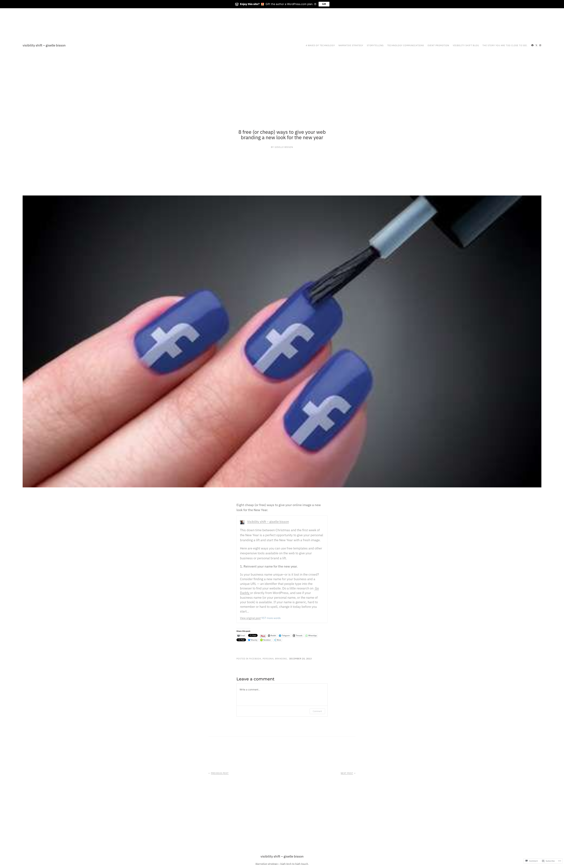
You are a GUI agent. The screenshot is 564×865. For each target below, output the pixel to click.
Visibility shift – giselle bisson (44, 45)
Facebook (255, 658)
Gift (324, 4)
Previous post (220, 773)
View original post (250, 618)
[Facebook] (532, 45)
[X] (536, 45)
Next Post (347, 773)
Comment (317, 711)
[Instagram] (540, 45)
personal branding (275, 658)
